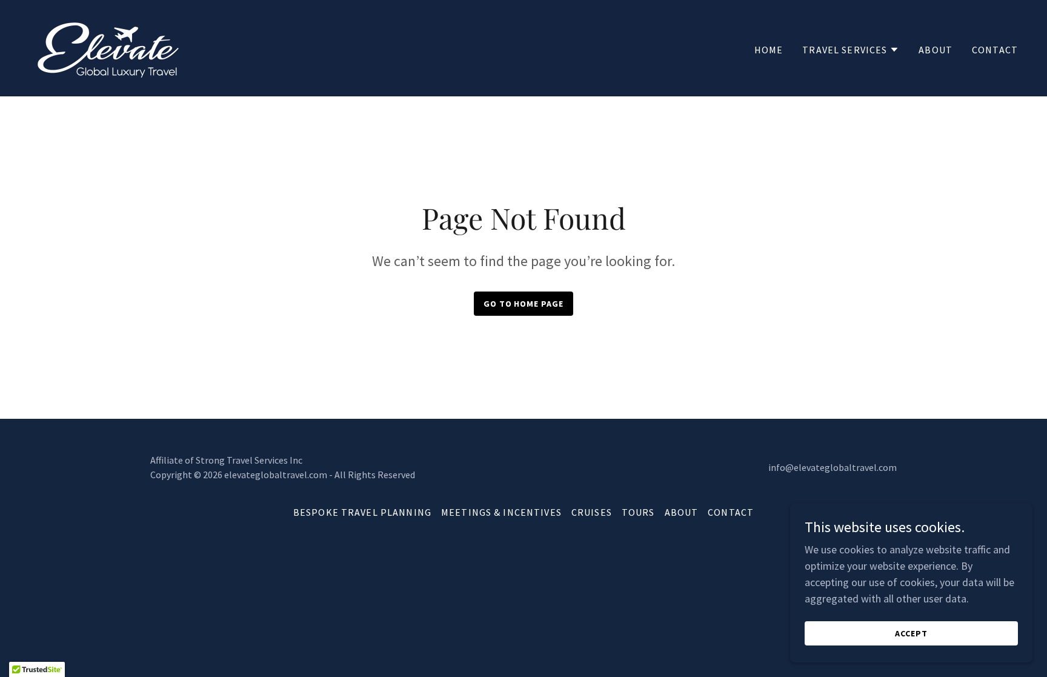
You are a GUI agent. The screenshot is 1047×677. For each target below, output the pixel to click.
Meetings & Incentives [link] (501, 512)
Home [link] (768, 50)
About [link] (935, 50)
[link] (106, 47)
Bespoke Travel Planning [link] (362, 512)
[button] (850, 49)
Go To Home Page (524, 303)
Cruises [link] (591, 512)
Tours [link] (638, 512)
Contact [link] (995, 50)
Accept (911, 633)
